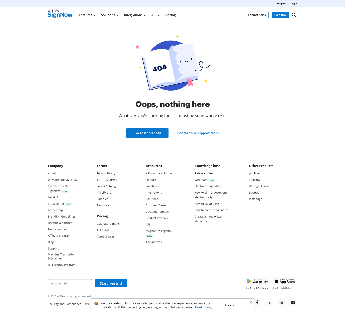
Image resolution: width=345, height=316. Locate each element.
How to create (211, 210)
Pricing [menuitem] (170, 15)
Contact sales (257, 15)
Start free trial (111, 283)
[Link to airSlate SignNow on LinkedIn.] (281, 302)
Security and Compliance (64, 304)
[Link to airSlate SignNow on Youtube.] (293, 302)
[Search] (294, 15)
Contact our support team (198, 133)
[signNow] (60, 15)
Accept (230, 305)
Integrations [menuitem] (133, 15)
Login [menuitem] (294, 3)
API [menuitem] (154, 15)
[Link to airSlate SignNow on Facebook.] (257, 302)
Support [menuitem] (281, 3)
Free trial (280, 15)
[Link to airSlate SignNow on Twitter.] (269, 302)
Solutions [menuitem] (108, 15)
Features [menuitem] (85, 15)
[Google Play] (257, 281)
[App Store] (284, 281)
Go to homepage (148, 133)
